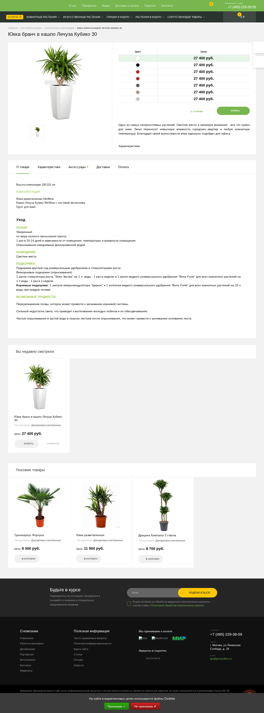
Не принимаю (145, 706)
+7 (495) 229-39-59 (242, 7)
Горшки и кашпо (118, 17)
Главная (23, 5)
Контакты (167, 5)
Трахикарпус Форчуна (29, 535)
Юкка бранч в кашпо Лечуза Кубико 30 (38, 418)
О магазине (26, 638)
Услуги (13, 17)
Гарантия (150, 5)
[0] (207, 6)
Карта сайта (81, 649)
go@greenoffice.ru (221, 658)
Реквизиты (26, 670)
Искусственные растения (81, 17)
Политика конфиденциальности (92, 643)
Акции (106, 5)
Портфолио (89, 5)
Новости (79, 665)
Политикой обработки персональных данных (177, 605)
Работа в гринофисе (32, 643)
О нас (72, 5)
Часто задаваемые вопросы (90, 638)
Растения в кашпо (148, 17)
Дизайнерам (27, 649)
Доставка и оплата (127, 5)
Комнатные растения (42, 17)
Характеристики (129, 146)
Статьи (78, 654)
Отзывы (78, 659)
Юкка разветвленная (90, 535)
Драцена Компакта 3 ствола (157, 535)
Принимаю (117, 706)
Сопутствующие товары (184, 17)
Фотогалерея (27, 659)
